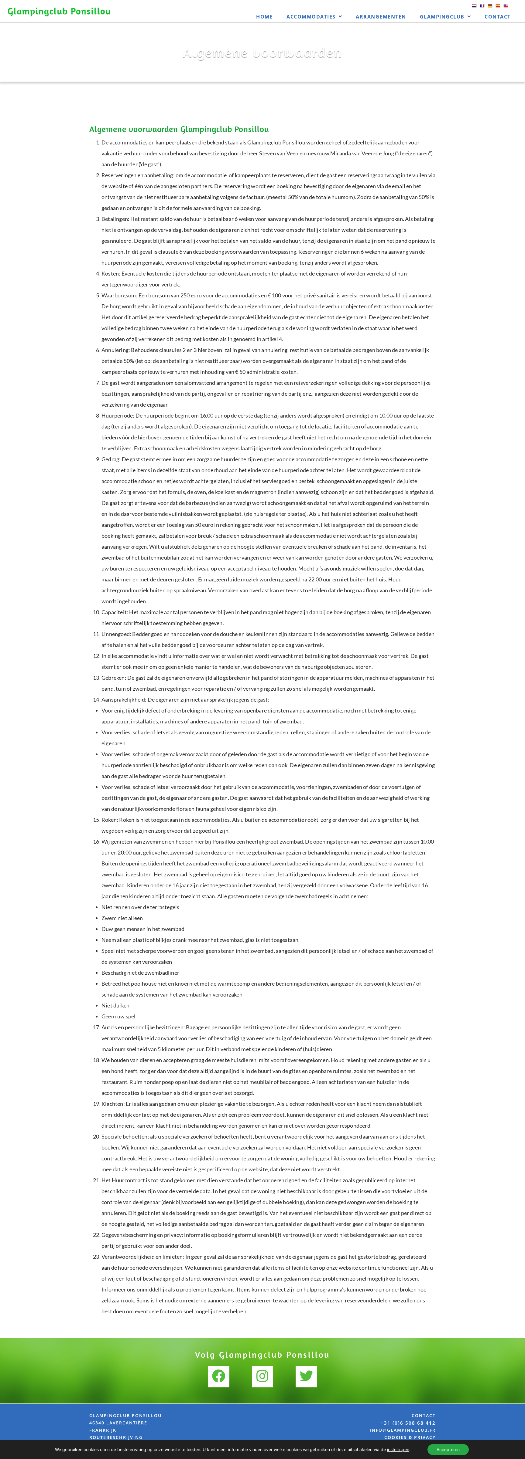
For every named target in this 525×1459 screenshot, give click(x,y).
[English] (506, 8)
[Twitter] (306, 1376)
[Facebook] (218, 1376)
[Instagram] (262, 1376)
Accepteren (448, 1449)
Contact (498, 16)
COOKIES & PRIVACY (410, 1437)
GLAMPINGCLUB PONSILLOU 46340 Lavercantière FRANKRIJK (125, 1423)
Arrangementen (381, 16)
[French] (482, 8)
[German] (490, 8)
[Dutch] (474, 8)
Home (264, 16)
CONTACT (424, 1415)
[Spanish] (498, 8)
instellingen (398, 1449)
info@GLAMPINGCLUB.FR (403, 1430)
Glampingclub (442, 16)
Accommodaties (311, 16)
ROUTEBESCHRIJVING (116, 1437)
